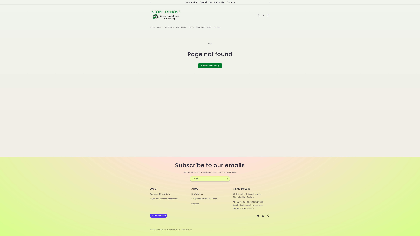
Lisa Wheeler (197, 194)
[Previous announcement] (150, 2)
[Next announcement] (269, 2)
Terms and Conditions (160, 194)
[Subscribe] (227, 178)
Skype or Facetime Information (164, 199)
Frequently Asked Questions (204, 199)
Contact (195, 203)
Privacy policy (187, 229)
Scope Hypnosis (161, 230)
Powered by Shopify (173, 230)
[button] (169, 27)
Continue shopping (210, 65)
